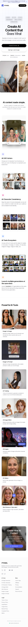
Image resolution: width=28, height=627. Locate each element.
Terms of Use (5, 600)
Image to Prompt (18, 19)
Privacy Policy (5, 602)
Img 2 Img (14, 17)
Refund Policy (5, 608)
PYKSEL (5, 563)
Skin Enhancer (9, 19)
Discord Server (18, 591)
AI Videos (20, 17)
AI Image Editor (14, 21)
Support (17, 589)
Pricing (16, 584)
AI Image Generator (6, 580)
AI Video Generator (6, 582)
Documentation (18, 587)
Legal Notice (4, 604)
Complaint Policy (5, 611)
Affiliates (17, 582)
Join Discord (15, 546)
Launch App (22, 5)
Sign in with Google (15, 50)
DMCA (3, 613)
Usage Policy (5, 606)
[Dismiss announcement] (26, 1)
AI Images (8, 17)
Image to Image (5, 591)
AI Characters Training (6, 584)
